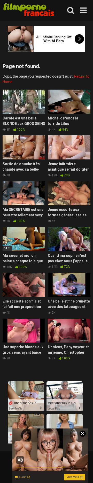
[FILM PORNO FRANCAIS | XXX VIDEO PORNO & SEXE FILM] (29, 10)
